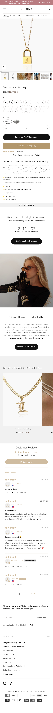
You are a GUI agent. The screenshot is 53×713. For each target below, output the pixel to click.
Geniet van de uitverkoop (26, 241)
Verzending (28, 155)
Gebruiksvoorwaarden (11, 670)
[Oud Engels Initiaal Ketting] (22, 399)
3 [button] (27, 594)
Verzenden (41, 617)
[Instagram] (4, 683)
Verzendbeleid (8, 650)
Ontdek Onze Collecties (26, 347)
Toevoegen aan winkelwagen (26, 137)
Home (5, 15)
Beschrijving (17, 155)
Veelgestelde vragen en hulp (14, 643)
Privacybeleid (8, 674)
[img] (10, 480)
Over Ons (7, 662)
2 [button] (23, 594)
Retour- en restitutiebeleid (13, 647)
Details (37, 155)
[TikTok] (11, 683)
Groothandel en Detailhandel (14, 666)
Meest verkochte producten (22, 15)
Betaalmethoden (9, 658)
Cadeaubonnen (9, 654)
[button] (4, 9)
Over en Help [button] (8, 637)
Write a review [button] (26, 462)
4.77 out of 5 (33, 452)
